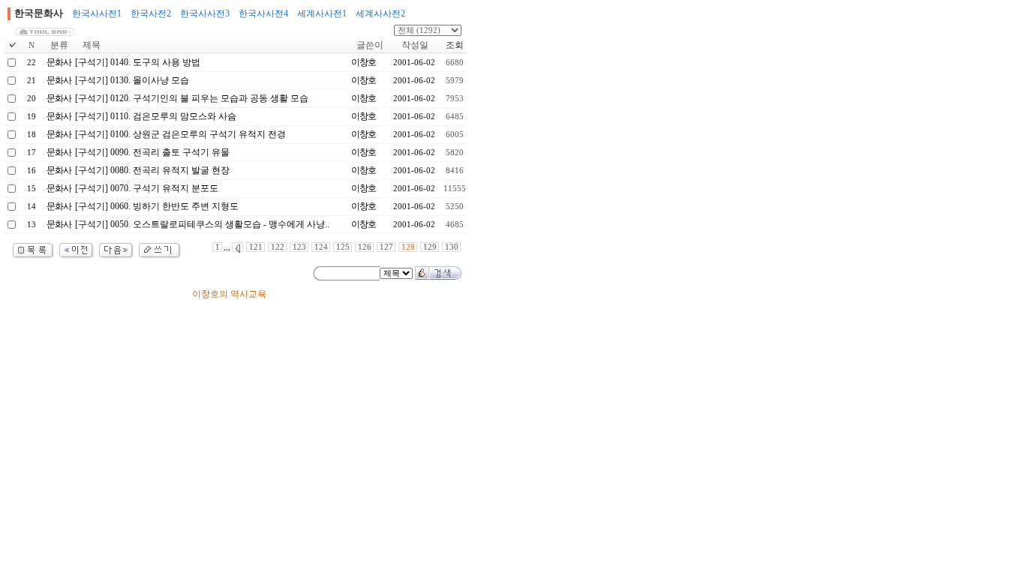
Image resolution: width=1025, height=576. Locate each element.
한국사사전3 (205, 13)
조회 (455, 45)
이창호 (363, 62)
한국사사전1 (97, 13)
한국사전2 (151, 13)
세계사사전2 (380, 13)
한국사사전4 (263, 13)
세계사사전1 (322, 13)
